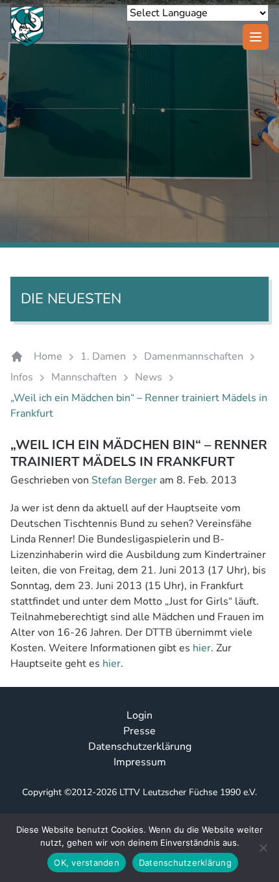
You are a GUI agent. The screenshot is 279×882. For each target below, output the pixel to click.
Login (139, 715)
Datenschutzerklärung (139, 746)
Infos (21, 377)
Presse (139, 731)
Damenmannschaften (193, 356)
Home (48, 356)
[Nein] (262, 847)
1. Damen (103, 356)
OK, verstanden (86, 862)
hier (202, 648)
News (148, 377)
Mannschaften (84, 377)
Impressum (140, 762)
